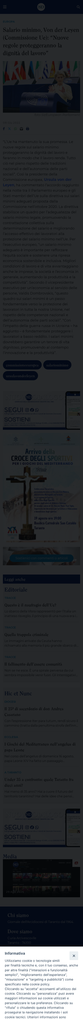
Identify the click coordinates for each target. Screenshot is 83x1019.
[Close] (73, 955)
